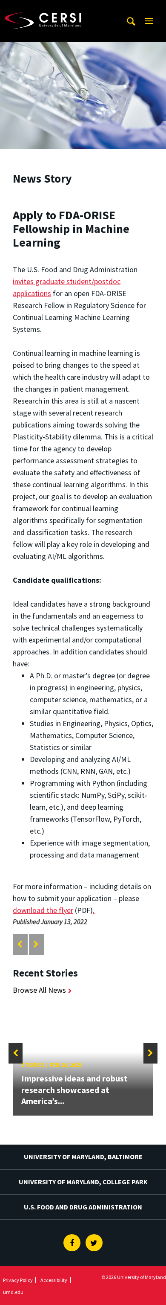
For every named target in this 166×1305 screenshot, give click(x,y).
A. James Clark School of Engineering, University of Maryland (53, 8)
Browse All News (39, 990)
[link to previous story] (20, 944)
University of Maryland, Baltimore (83, 1156)
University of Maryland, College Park (83, 1181)
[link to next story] (36, 944)
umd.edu (13, 1292)
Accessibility (53, 1280)
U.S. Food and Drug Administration (83, 1207)
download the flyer (43, 910)
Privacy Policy (18, 1280)
